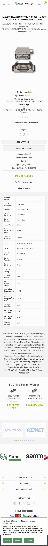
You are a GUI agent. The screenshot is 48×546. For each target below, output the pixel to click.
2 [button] (15, 440)
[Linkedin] (29, 503)
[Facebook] (19, 503)
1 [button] (13, 440)
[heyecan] (24, 503)
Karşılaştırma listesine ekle (26, 122)
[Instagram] (15, 503)
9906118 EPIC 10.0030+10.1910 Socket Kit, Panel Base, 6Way (35, 399)
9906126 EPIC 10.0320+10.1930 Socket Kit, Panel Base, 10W (13, 399)
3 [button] (18, 440)
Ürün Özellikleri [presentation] (24, 176)
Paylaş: (24, 130)
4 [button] (20, 440)
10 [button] (32, 440)
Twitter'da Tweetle (20, 134)
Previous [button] (3, 399)
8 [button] (28, 440)
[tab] (24, 176)
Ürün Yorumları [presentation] (24, 182)
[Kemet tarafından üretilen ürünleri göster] (21, 430)
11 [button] (34, 440)
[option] (13, 399)
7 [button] (26, 440)
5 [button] (22, 440)
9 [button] (30, 440)
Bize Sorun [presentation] (24, 188)
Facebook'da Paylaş (24, 134)
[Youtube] (33, 503)
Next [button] (44, 399)
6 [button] (24, 440)
